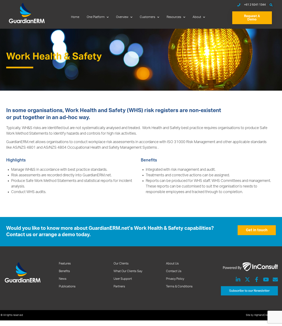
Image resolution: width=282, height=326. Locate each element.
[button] (271, 5)
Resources (174, 17)
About (197, 17)
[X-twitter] (247, 279)
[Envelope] (275, 279)
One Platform (96, 17)
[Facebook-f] (256, 279)
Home (75, 17)
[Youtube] (266, 279)
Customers (147, 17)
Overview (122, 17)
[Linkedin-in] (238, 279)
